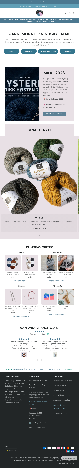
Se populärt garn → (21, 281)
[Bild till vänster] (35, 235)
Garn (11, 51)
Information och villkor (62, 380)
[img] (39, 331)
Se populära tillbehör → (57, 314)
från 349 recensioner (38, 334)
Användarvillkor (59, 385)
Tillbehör (67, 51)
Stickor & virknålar (48, 51)
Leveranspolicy (59, 390)
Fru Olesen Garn (22, 457)
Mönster (28, 51)
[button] (4, 13)
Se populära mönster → (57, 281)
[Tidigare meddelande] (4, 2)
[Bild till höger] (44, 235)
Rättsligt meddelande (65, 460)
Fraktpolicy (32, 460)
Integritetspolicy (60, 413)
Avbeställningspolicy (61, 395)
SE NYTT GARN (38, 228)
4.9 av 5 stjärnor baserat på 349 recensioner (43, 369)
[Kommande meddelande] (75, 2)
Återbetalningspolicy (61, 400)
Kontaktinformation (47, 460)
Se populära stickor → (21, 316)
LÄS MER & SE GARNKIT (54, 114)
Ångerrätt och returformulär (59, 407)
